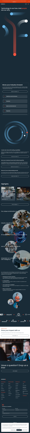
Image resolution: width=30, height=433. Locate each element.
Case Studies (2, 397)
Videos (9, 390)
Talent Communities (25, 393)
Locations (17, 385)
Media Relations (18, 396)
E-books (9, 395)
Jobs (23, 383)
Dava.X (2, 385)
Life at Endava (24, 389)
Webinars (9, 388)
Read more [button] (14, 1)
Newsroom (17, 397)
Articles (9, 383)
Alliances (17, 388)
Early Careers (24, 385)
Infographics (10, 393)
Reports (9, 385)
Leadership (17, 383)
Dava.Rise (2, 388)
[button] (0, 1)
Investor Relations (18, 394)
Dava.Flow (2, 383)
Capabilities (2, 395)
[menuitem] (4, 384)
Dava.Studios (2, 390)
